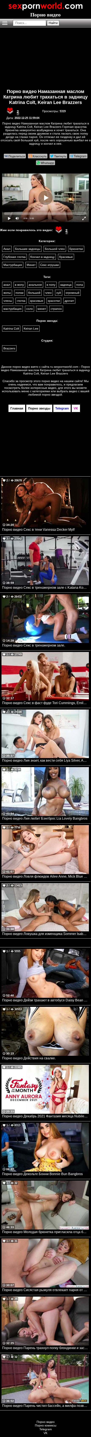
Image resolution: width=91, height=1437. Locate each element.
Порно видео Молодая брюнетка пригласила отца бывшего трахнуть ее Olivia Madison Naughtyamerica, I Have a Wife (45, 1232)
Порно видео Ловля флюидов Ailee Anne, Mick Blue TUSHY (45, 876)
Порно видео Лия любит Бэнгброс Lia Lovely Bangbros (44, 818)
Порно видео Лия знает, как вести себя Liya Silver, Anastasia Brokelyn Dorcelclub (45, 760)
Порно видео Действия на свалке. (29, 1058)
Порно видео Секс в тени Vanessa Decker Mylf (38, 529)
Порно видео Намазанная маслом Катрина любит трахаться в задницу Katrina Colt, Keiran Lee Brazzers (45, 97)
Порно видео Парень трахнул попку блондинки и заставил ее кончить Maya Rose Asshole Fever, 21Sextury (45, 1348)
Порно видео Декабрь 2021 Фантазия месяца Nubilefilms (45, 1116)
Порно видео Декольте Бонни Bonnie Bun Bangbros (42, 1174)
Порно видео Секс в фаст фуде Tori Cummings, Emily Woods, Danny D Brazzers (45, 703)
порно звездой (52, 394)
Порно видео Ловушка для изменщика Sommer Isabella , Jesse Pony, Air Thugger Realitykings (45, 934)
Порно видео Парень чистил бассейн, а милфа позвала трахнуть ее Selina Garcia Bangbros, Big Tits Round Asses (45, 1405)
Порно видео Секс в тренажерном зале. (33, 645)
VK (45, 1433)
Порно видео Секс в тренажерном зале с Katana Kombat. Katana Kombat (45, 587)
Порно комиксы (45, 1425)
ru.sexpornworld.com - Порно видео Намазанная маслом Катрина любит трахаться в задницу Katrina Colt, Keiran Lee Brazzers (45, 370)
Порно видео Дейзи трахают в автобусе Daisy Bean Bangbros (45, 1000)
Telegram (45, 1429)
